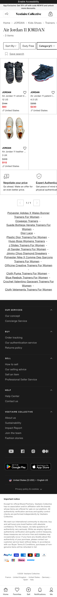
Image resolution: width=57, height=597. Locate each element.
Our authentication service (21, 342)
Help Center (12, 396)
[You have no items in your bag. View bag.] (50, 14)
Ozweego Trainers (26, 221)
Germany (46, 577)
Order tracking (13, 337)
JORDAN (19, 23)
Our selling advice (15, 369)
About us (10, 418)
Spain (25, 579)
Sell (8, 358)
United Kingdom (19, 577)
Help (8, 390)
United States (34, 577)
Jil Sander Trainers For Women (26, 249)
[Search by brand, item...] (6, 14)
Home (6, 23)
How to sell (11, 364)
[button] (50, 14)
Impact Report (13, 428)
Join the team (13, 433)
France (8, 577)
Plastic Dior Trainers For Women (26, 237)
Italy (32, 579)
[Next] (36, 203)
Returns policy (13, 348)
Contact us (11, 401)
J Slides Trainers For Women (27, 245)
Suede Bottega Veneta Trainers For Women (28, 227)
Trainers (50, 23)
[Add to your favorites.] (25, 92)
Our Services (13, 310)
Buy (7, 331)
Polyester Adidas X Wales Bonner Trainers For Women (28, 215)
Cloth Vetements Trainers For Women (28, 290)
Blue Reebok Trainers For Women (27, 278)
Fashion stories (14, 438)
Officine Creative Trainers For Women (28, 265)
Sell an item (12, 374)
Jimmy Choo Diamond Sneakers (26, 253)
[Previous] (20, 203)
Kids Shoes (35, 23)
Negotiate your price (15, 182)
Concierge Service (16, 321)
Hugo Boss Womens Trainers (27, 241)
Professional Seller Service (21, 379)
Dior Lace (27, 233)
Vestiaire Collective (19, 412)
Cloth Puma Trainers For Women (26, 273)
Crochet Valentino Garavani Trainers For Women (28, 284)
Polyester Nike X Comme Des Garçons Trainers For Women (28, 259)
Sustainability (13, 423)
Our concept (12, 316)
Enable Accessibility (28, 1)
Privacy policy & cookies (27, 489)
